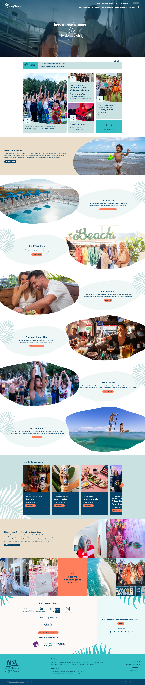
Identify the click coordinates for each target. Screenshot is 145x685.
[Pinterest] (129, 632)
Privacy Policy (129, 682)
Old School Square (122, 3)
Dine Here (108, 300)
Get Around (107, 7)
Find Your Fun (37, 437)
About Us (134, 661)
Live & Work (121, 7)
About (132, 7)
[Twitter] (114, 632)
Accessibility (119, 682)
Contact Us (134, 670)
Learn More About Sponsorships (48, 632)
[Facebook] (111, 632)
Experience (84, 7)
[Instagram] (118, 632)
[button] (118, 61)
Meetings (135, 667)
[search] (138, 7)
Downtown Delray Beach (16, 682)
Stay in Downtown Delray (108, 209)
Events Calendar (132, 664)
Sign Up (121, 623)
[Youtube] (121, 632)
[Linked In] (132, 632)
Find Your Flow (108, 391)
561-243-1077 (79, 672)
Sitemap (137, 682)
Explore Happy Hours (37, 346)
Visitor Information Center (105, 3)
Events (95, 7)
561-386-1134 (77, 674)
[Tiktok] (125, 632)
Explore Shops (37, 254)
